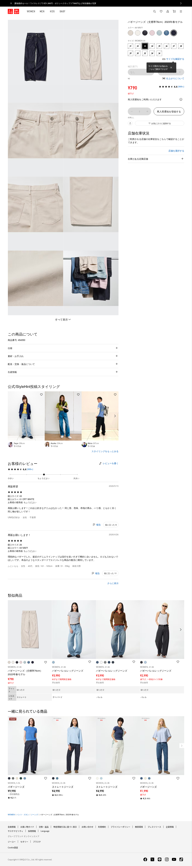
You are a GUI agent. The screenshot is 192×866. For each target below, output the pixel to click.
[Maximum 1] (147, 111)
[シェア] (130, 123)
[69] (173, 33)
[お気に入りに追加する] (41, 394)
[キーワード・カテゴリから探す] (154, 11)
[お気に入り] (161, 11)
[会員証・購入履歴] (167, 11)
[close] (11, 3)
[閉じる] (171, 67)
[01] (137, 33)
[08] (145, 33)
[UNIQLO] (13, 11)
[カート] (174, 11)
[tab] (31, 11)
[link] (99, 3)
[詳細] (181, 99)
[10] (152, 33)
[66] (166, 33)
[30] (130, 33)
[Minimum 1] (132, 111)
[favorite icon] (45, 778)
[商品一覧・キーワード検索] (181, 11)
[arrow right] (115, 416)
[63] (159, 33)
